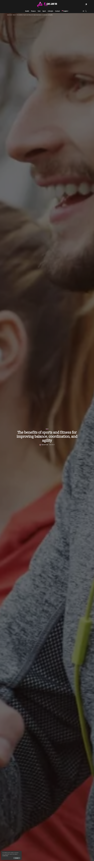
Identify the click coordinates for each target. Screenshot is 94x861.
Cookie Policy (5, 855)
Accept (16, 858)
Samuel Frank (44, 444)
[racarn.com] (46, 4)
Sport (47, 428)
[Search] (86, 11)
